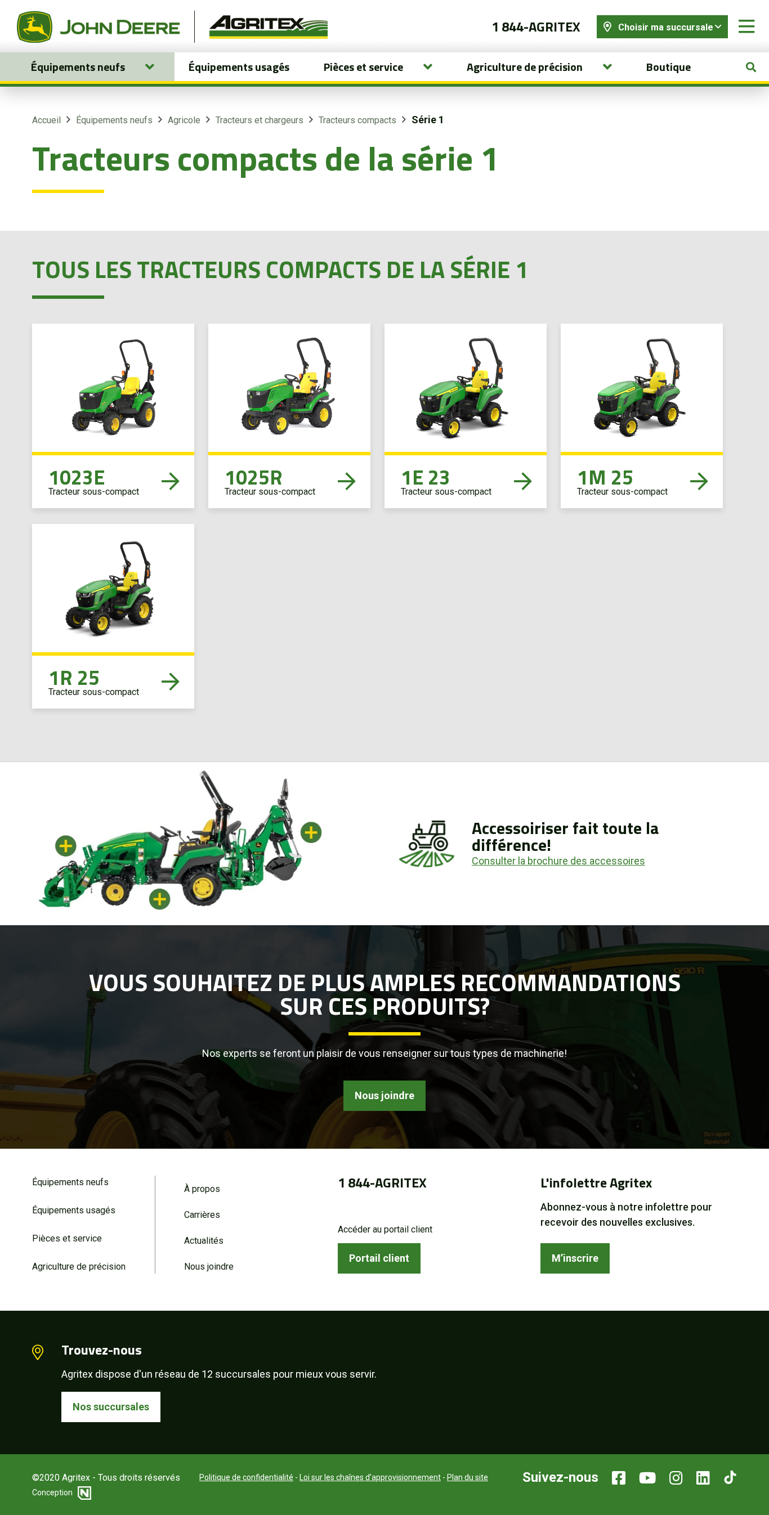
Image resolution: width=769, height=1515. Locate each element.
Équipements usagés (239, 66)
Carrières (202, 1214)
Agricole (184, 120)
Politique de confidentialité (246, 1477)
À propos (202, 1189)
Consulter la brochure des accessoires (558, 861)
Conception (53, 1492)
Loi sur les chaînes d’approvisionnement (370, 1477)
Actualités (203, 1240)
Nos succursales (111, 1407)
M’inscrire (575, 1258)
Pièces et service (67, 1238)
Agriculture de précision (79, 1266)
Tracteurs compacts (357, 120)
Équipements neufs (114, 120)
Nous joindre (384, 1095)
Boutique (668, 66)
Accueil (46, 120)
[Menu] (746, 27)
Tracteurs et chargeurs (259, 120)
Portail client (379, 1258)
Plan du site (467, 1477)
